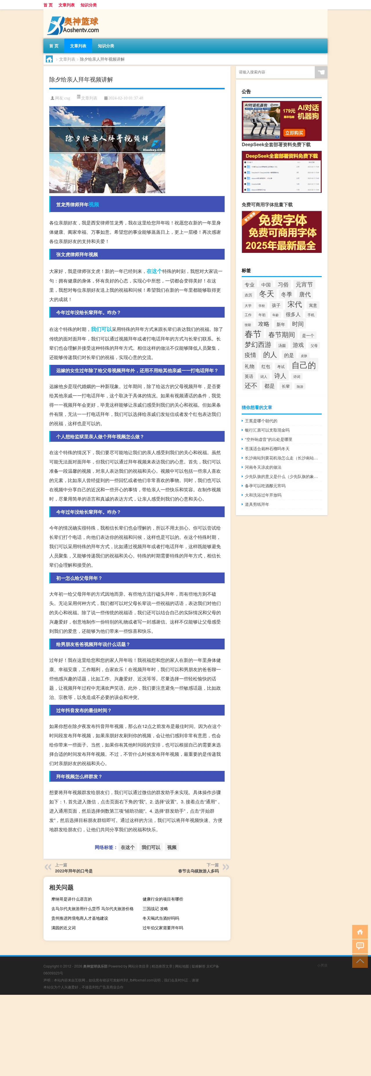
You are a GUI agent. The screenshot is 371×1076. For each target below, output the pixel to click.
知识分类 (89, 5)
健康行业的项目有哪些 (163, 899)
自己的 (304, 364)
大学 (248, 305)
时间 (298, 323)
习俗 (283, 284)
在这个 (154, 271)
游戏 (298, 344)
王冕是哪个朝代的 (261, 420)
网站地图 (182, 965)
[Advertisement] (174, 1035)
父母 (314, 345)
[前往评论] (358, 945)
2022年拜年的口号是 (74, 871)
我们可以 (101, 329)
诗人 (280, 375)
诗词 (296, 376)
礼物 (249, 366)
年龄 (275, 315)
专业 (249, 284)
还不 (251, 385)
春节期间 (281, 334)
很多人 (293, 314)
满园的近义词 (63, 927)
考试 (281, 366)
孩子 (276, 305)
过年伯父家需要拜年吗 (163, 927)
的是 (289, 354)
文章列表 (67, 5)
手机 (311, 314)
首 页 (48, 5)
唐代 (305, 294)
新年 (281, 324)
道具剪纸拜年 (257, 504)
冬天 (266, 293)
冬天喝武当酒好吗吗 (161, 918)
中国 (266, 284)
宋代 (295, 303)
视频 (94, 204)
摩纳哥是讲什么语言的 (71, 899)
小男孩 (322, 965)
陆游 (300, 386)
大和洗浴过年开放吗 (263, 495)
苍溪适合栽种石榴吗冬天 (267, 448)
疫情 (250, 354)
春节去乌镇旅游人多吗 (198, 871)
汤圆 (282, 345)
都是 (269, 385)
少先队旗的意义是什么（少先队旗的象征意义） (283, 476)
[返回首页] (358, 931)
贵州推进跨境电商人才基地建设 (79, 918)
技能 (248, 324)
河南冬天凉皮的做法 (263, 467)
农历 (248, 295)
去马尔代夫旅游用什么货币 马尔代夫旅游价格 (92, 908)
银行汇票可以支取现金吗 (267, 430)
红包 (265, 366)
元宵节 (304, 284)
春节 (253, 333)
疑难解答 (198, 965)
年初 (262, 314)
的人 (270, 354)
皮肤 (304, 356)
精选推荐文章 (162, 965)
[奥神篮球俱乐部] (73, 11)
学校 (262, 305)
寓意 (313, 305)
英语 (249, 376)
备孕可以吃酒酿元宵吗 (265, 485)
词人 (263, 376)
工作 (248, 314)
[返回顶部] (358, 960)
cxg (67, 98)
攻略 (264, 323)
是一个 (308, 335)
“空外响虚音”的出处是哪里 (268, 439)
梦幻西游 (258, 344)
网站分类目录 (138, 965)
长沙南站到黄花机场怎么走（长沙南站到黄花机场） (283, 458)
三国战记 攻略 (155, 908)
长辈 (286, 386)
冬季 (286, 294)
